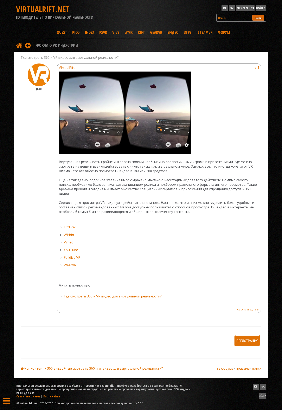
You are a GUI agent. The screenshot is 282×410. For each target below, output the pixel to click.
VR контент (36, 368)
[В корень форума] (19, 45)
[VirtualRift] (39, 85)
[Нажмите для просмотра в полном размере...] (125, 152)
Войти (260, 8)
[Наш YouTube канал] (225, 8)
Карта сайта (51, 396)
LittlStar (70, 227)
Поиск (256, 368)
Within (69, 235)
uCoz (262, 395)
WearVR (70, 265)
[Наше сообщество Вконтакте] (232, 8)
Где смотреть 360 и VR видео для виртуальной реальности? (113, 296)
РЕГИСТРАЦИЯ (247, 341)
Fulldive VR (72, 257)
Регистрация (245, 8)
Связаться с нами (28, 396)
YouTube (71, 250)
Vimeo (68, 242)
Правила (243, 368)
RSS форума (224, 368)
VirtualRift (67, 67)
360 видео (55, 368)
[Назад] (28, 45)
